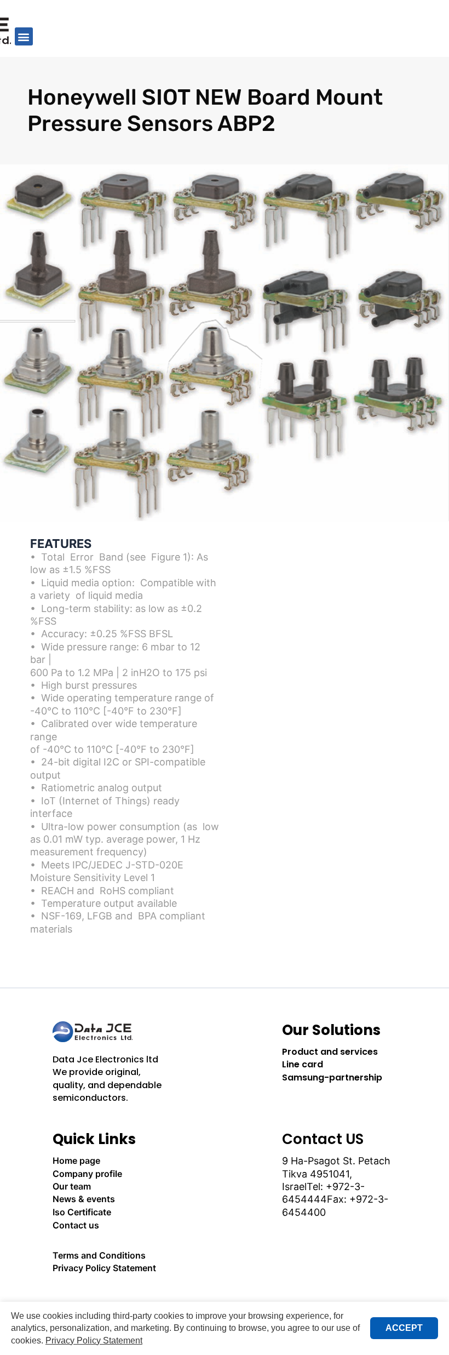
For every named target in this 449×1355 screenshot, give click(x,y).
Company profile (87, 1173)
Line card (302, 1064)
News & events (84, 1198)
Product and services (330, 1051)
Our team (72, 1186)
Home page (76, 1160)
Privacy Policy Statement (104, 1267)
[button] (24, 36)
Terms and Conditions (99, 1255)
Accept (404, 1328)
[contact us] (110, 1298)
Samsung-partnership (332, 1077)
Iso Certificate (82, 1212)
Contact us (76, 1225)
